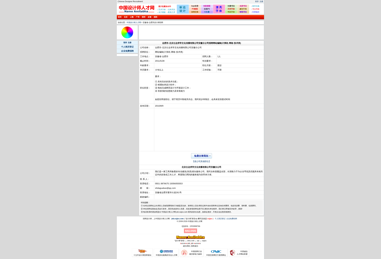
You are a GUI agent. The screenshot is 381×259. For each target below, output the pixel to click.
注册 (261, 1)
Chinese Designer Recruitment (130, 1)
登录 (257, 1)
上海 (131, 17)
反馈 (149, 17)
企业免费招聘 (127, 51)
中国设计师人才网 (134, 22)
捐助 (155, 17)
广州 (137, 17)
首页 (120, 17)
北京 (126, 17)
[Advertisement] (193, 32)
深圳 (143, 17)
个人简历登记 (127, 47)
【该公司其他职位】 (201, 161)
